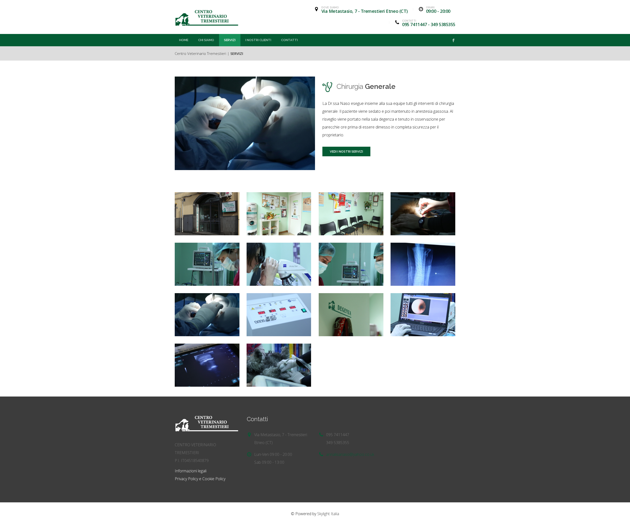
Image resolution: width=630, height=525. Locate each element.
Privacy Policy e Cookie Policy (200, 478)
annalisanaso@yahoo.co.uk (350, 454)
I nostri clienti (258, 40)
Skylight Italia (328, 513)
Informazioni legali (190, 471)
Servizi (230, 40)
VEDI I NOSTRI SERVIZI (346, 151)
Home (183, 40)
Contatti (289, 40)
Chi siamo (206, 40)
